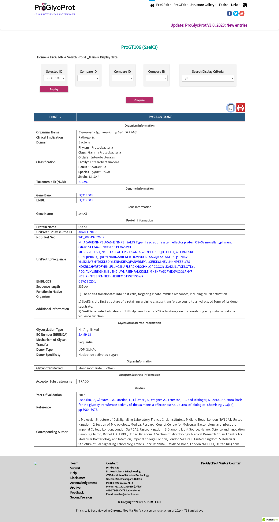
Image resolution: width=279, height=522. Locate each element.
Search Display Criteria (208, 71)
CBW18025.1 (87, 281)
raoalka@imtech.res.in (126, 494)
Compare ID (88, 71)
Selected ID (54, 71)
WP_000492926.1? (91, 237)
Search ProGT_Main (81, 57)
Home (41, 57)
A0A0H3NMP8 (88, 232)
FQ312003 (85, 195)
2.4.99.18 (84, 334)
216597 (83, 182)
